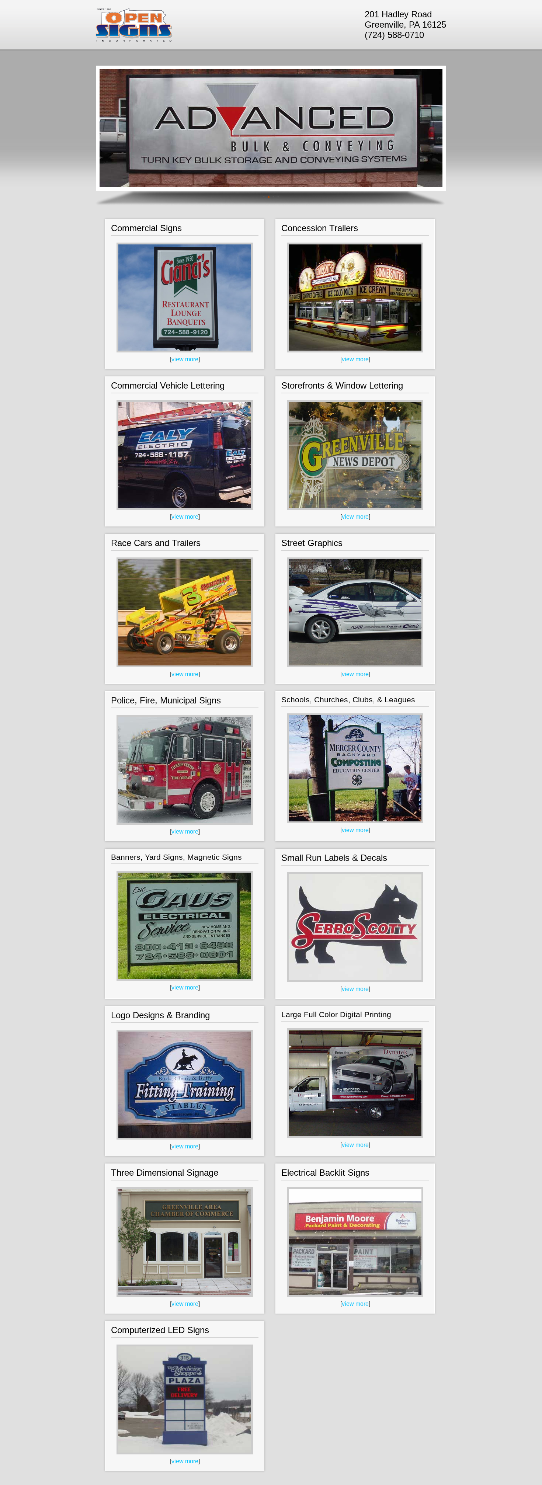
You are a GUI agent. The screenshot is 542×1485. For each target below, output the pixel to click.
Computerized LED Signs (160, 1330)
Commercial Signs (146, 228)
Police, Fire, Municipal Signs (166, 700)
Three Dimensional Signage (164, 1173)
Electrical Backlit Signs (325, 1173)
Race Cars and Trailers (156, 543)
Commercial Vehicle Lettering (168, 385)
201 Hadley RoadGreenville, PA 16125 (405, 19)
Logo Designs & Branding (160, 1015)
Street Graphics (312, 543)
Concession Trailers (319, 228)
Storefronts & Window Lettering (342, 385)
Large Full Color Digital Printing (336, 1014)
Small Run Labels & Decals (334, 858)
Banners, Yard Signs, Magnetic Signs (176, 857)
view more (184, 359)
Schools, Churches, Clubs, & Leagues (348, 699)
